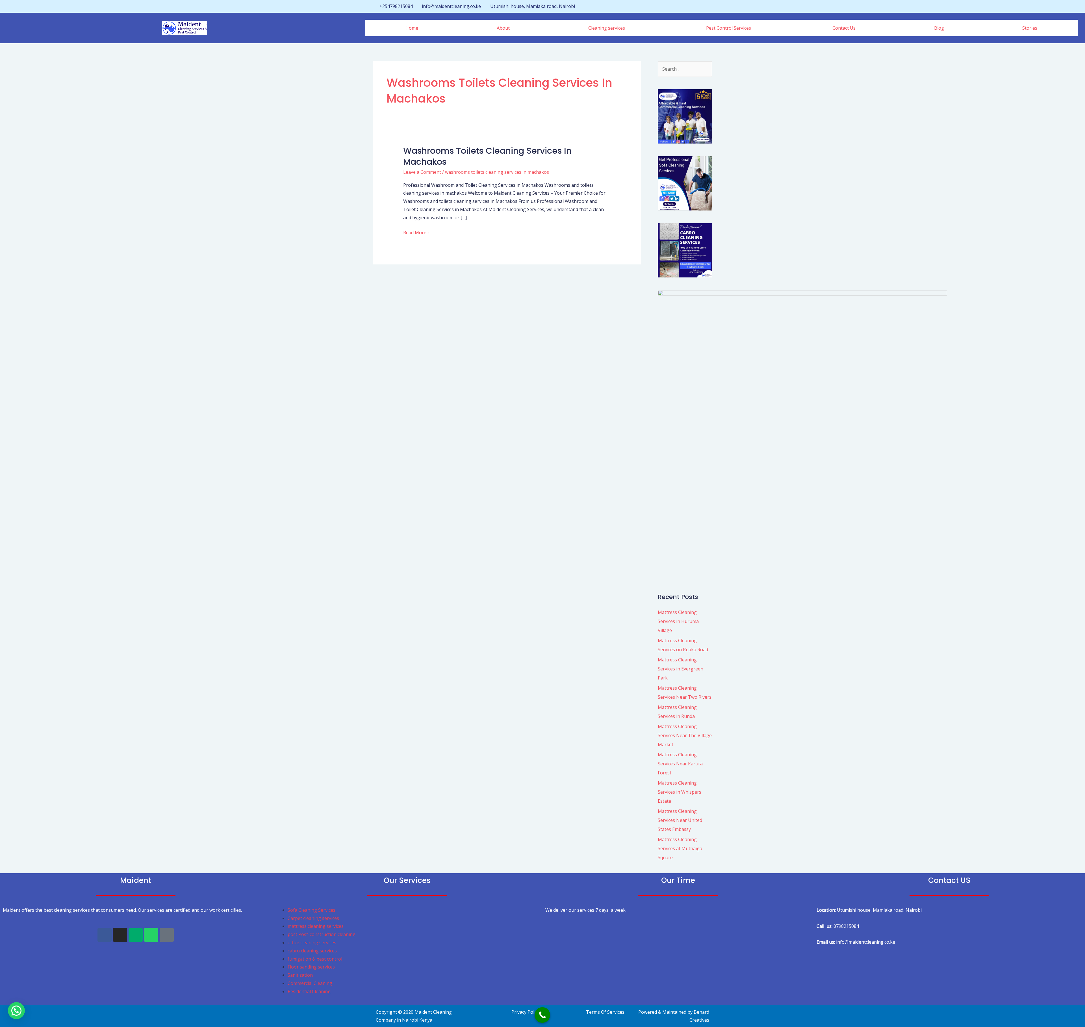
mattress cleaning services (316, 926)
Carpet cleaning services (313, 918)
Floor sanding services (311, 967)
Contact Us (844, 28)
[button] (608, 27)
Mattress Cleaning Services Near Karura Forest (680, 764)
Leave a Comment (422, 172)
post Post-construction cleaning (322, 934)
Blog (939, 28)
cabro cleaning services (312, 951)
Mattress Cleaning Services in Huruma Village (678, 621)
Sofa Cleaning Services (311, 910)
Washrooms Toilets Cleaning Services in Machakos (487, 156)
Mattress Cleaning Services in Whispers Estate (679, 792)
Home (411, 28)
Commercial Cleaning (310, 983)
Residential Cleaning (309, 991)
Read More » (416, 232)
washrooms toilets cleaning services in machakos (497, 172)
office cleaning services (312, 942)
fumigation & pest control (315, 959)
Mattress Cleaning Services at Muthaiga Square (680, 848)
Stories (1029, 28)
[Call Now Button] (542, 1015)
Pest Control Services (728, 28)
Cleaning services (606, 28)
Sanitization (300, 975)
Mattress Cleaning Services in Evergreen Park (680, 669)
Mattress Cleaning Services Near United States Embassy (680, 820)
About (503, 28)
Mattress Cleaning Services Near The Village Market (685, 735)
